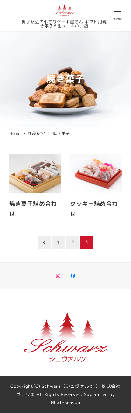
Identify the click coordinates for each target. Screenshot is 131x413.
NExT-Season (65, 402)
